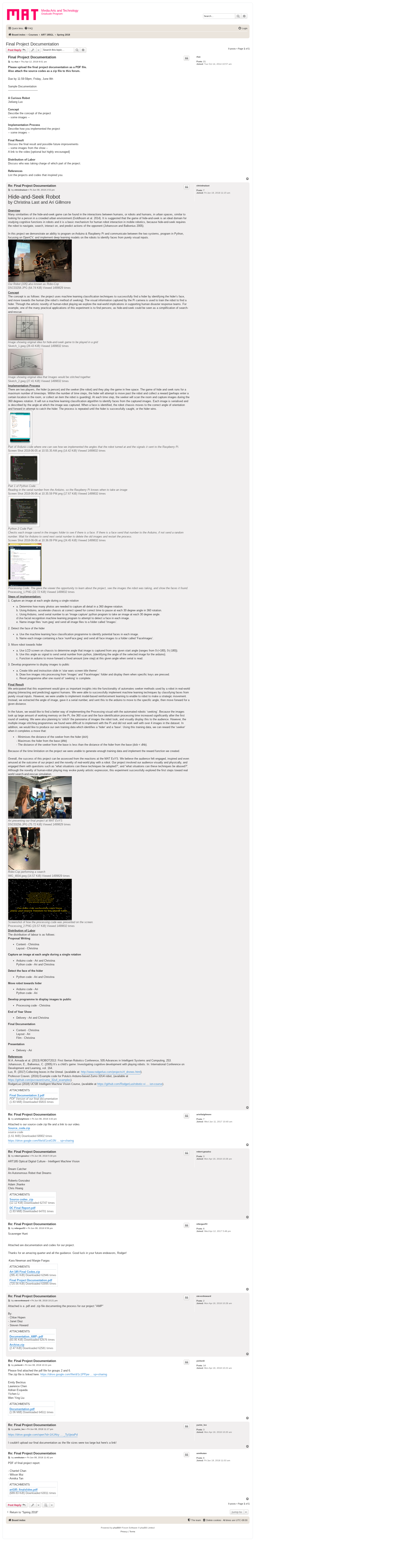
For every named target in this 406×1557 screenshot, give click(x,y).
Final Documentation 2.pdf (27, 1095)
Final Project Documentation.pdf (31, 1280)
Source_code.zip (19, 1128)
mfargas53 (201, 1224)
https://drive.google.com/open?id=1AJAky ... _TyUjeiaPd (43, 1434)
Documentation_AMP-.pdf (26, 1336)
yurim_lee (201, 1425)
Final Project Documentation (32, 44)
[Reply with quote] (186, 58)
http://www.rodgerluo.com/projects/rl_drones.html (111, 1071)
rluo (198, 57)
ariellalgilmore (203, 1114)
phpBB (116, 1528)
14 (204, 1365)
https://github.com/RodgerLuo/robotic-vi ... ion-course (129, 1084)
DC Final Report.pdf (22, 1208)
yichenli (200, 1361)
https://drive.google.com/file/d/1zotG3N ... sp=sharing (41, 1140)
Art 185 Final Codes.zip (25, 1271)
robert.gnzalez (203, 1151)
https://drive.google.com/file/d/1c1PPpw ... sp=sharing (73, 1374)
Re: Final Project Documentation (32, 185)
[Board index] (24, 14)
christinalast (202, 185)
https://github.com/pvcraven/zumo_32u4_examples (39, 1080)
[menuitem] (28, 28)
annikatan (201, 1453)
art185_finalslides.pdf (23, 1489)
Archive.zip (17, 1344)
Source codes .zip (21, 1199)
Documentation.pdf (22, 1409)
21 (204, 61)
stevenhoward (203, 1296)
